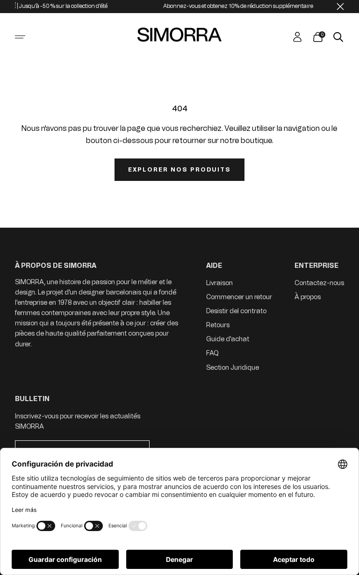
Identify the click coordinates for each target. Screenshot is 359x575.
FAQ (212, 353)
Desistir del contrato (236, 311)
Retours (218, 325)
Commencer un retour (239, 297)
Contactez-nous (319, 283)
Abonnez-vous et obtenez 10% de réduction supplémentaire (232, 6)
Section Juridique (232, 368)
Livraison (219, 283)
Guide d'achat (227, 339)
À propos (307, 297)
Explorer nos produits (179, 169)
